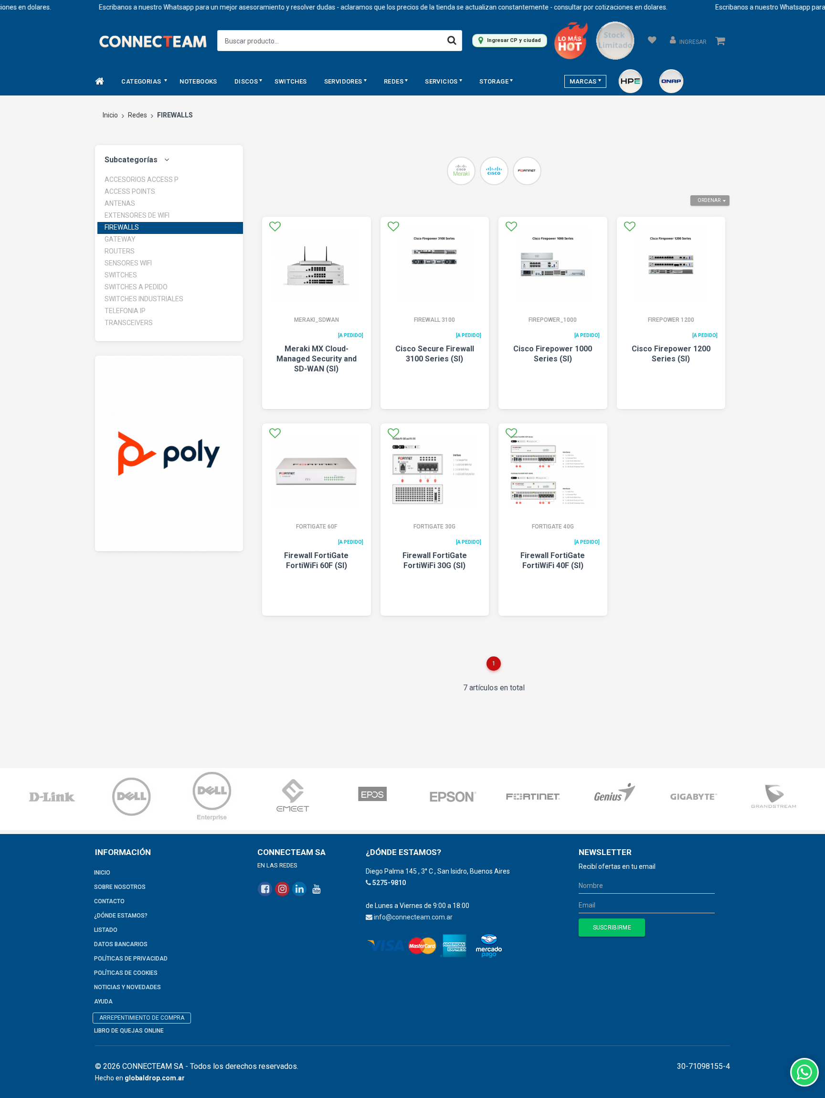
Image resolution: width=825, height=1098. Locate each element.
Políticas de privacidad (131, 958)
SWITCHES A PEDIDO (136, 287)
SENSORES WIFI (128, 263)
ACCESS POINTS (130, 191)
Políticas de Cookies (126, 973)
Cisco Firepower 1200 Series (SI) (671, 353)
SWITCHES (291, 81)
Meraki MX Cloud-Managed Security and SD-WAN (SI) (316, 358)
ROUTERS (120, 251)
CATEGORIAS (141, 81)
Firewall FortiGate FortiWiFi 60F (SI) (316, 560)
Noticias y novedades (127, 987)
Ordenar (709, 200)
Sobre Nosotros (120, 887)
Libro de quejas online (129, 1030)
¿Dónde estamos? (121, 915)
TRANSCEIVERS (129, 323)
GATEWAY (120, 239)
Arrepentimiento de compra (141, 1017)
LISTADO (105, 930)
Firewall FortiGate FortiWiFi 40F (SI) (552, 560)
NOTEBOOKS (198, 81)
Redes (137, 115)
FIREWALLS (122, 227)
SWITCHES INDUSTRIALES (144, 299)
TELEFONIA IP (125, 311)
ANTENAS (120, 203)
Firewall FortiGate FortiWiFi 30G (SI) (434, 560)
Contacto (109, 901)
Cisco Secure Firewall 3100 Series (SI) (434, 353)
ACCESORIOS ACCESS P (142, 179)
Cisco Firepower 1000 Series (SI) (552, 353)
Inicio (110, 115)
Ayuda (103, 1001)
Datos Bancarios (121, 944)
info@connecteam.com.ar (413, 917)
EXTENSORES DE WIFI (137, 215)
